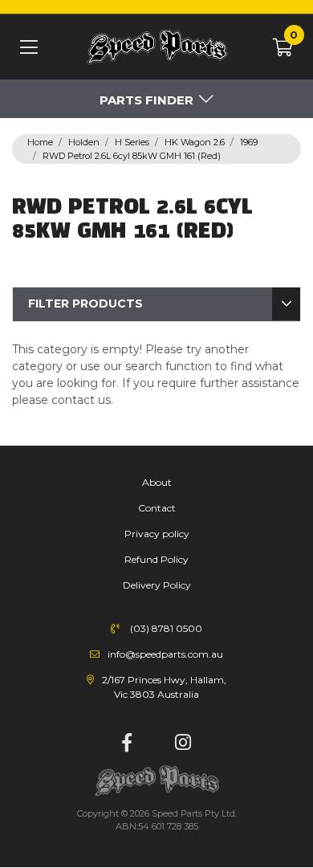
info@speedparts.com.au (165, 654)
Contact (157, 508)
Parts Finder (146, 100)
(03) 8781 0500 (166, 628)
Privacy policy (156, 534)
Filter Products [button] (85, 303)
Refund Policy (156, 559)
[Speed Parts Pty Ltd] (156, 47)
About (157, 482)
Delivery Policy (157, 585)
